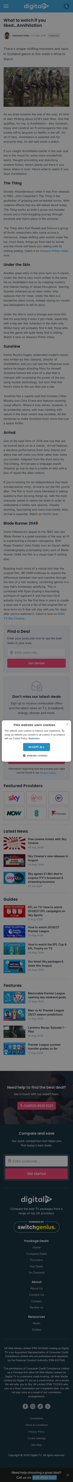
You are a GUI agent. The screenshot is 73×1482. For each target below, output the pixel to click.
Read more (34, 738)
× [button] (67, 724)
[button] (36, 755)
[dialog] (36, 741)
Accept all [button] (36, 747)
